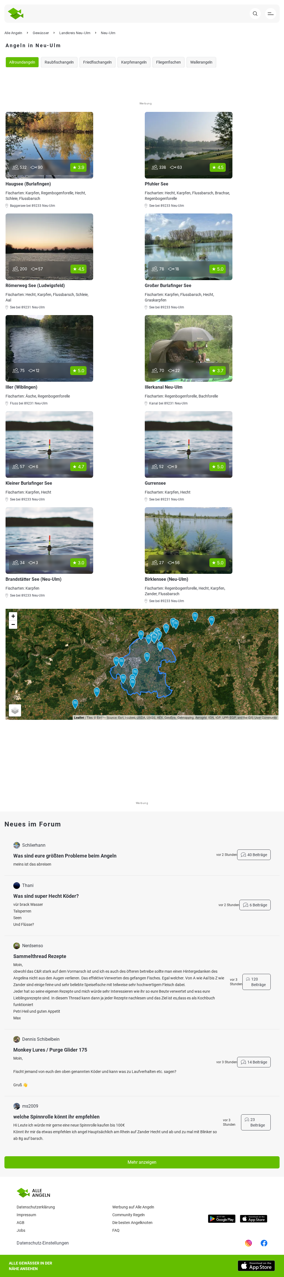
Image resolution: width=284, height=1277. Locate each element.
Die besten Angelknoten (132, 1222)
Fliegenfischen (168, 62)
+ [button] (13, 616)
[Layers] (15, 710)
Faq (116, 1230)
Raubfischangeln (59, 62)
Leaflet (79, 717)
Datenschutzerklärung (36, 1207)
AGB (20, 1222)
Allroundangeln (22, 62)
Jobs (21, 1230)
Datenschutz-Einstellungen (43, 1243)
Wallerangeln (201, 62)
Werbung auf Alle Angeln (133, 1207)
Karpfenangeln (134, 62)
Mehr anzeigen (142, 1162)
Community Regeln (128, 1215)
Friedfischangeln (97, 62)
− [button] (13, 624)
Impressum (26, 1215)
